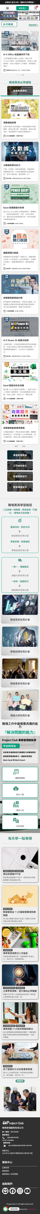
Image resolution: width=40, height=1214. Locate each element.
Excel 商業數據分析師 (13, 207)
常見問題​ (20, 826)
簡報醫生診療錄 (8, 871)
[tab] (20, 91)
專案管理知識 (20, 988)
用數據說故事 (9, 122)
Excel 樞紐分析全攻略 (13, 385)
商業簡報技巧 (19, 871)
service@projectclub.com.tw (20, 1145)
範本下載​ (20, 794)
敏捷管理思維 (8, 950)
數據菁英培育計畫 (20, 535)
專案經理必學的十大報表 (15, 54)
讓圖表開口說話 (10, 252)
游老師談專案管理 (9, 988)
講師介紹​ (20, 810)
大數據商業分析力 (11, 165)
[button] (7, 8)
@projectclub (12, 1137)
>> (23, 446)
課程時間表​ (20, 778)
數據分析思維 (8, 909)
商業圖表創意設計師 (13, 297)
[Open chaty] (5, 1209)
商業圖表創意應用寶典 (14, 427)
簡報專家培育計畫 (20, 590)
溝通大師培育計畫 (20, 575)
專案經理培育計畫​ (20, 550)
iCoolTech (32, 1209)
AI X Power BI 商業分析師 (16, 340)
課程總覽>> (34, 25)
